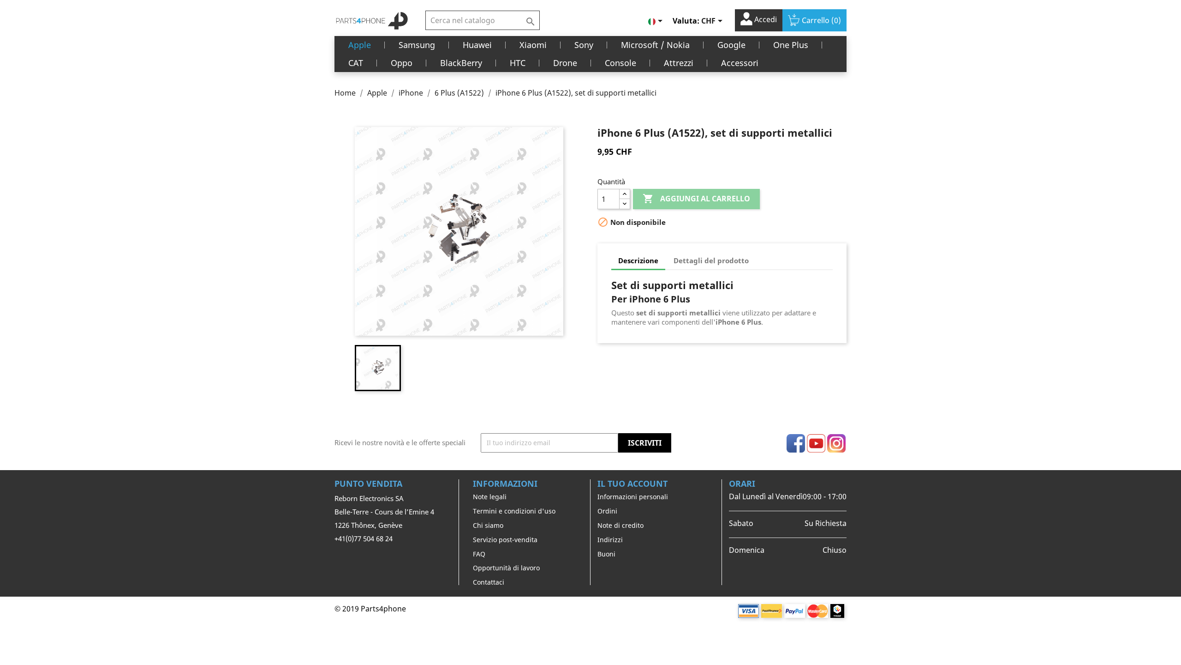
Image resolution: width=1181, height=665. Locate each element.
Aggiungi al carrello (696, 198)
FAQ (479, 554)
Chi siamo (488, 525)
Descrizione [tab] (638, 260)
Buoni (606, 554)
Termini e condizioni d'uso (514, 511)
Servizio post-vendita (505, 539)
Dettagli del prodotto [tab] (711, 260)
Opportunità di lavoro (506, 567)
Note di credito (620, 525)
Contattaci (488, 582)
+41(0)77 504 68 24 (363, 538)
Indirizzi (610, 539)
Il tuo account (632, 483)
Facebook (796, 443)
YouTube (816, 443)
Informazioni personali (632, 496)
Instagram (836, 443)
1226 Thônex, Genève (368, 525)
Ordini (607, 511)
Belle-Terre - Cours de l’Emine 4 (384, 511)
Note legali (490, 496)
